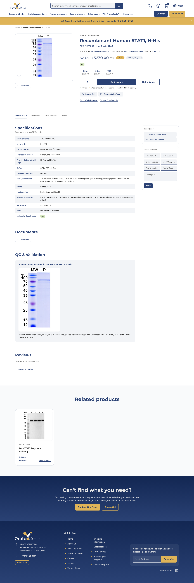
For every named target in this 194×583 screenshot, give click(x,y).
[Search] (119, 6)
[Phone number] (150, 5)
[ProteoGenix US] (17, 6)
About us (71, 543)
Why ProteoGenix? (111, 14)
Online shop (93, 14)
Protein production (36, 14)
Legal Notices (100, 546)
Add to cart (116, 82)
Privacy (71, 563)
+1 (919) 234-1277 (28, 556)
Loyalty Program (101, 564)
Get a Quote (148, 82)
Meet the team (74, 548)
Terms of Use (100, 551)
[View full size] (19, 77)
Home (17, 28)
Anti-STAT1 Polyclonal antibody (30, 450)
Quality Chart (107, 46)
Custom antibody (16, 14)
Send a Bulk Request (89, 100)
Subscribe (169, 559)
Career (70, 558)
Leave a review (26, 369)
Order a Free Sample (109, 100)
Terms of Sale (73, 568)
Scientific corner (75, 553)
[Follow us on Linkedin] (177, 570)
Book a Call (110, 507)
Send (148, 185)
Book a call (177, 13)
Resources (128, 14)
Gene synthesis (76, 14)
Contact (161, 13)
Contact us (22, 562)
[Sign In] (158, 5)
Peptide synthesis (57, 14)
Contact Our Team (87, 507)
